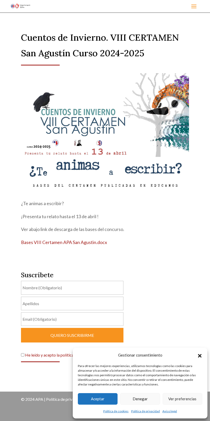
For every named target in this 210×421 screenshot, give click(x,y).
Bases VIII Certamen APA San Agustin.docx (64, 242)
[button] (199, 355)
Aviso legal (169, 411)
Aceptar (97, 398)
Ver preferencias (182, 398)
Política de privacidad (145, 411)
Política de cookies (116, 411)
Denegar (140, 398)
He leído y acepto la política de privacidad (61, 354)
